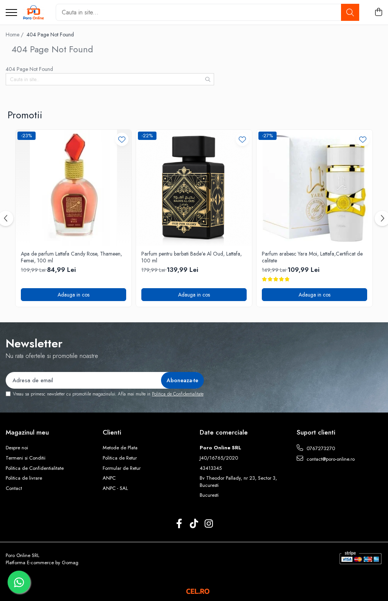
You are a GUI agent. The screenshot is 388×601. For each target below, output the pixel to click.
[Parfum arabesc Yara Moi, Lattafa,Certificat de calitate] (314, 188)
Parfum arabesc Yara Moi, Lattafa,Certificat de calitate (312, 257)
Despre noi (17, 447)
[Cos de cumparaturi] (378, 12)
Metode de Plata (120, 447)
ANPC (109, 478)
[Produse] (11, 13)
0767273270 (320, 448)
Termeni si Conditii (25, 458)
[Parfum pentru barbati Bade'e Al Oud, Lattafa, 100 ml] (194, 188)
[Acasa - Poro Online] (33, 12)
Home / (15, 34)
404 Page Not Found (50, 34)
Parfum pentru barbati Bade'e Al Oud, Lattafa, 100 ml (191, 257)
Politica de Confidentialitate (177, 394)
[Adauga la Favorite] (121, 139)
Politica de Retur (120, 458)
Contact (14, 488)
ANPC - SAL (115, 488)
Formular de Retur (122, 468)
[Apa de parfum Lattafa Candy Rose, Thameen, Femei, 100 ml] (73, 188)
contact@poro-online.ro (330, 459)
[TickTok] (194, 524)
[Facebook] (179, 524)
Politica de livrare (24, 478)
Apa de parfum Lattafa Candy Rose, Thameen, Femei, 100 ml (71, 257)
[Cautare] (350, 12)
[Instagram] (209, 524)
